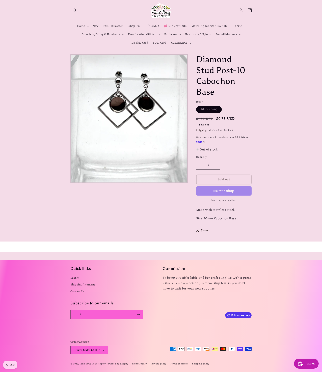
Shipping (201, 130)
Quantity (201, 157)
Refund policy (139, 364)
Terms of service (179, 364)
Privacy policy (158, 364)
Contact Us (77, 291)
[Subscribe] (138, 314)
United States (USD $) (87, 350)
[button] (74, 10)
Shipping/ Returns (82, 284)
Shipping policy (200, 364)
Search (74, 278)
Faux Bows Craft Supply (93, 364)
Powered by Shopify (117, 364)
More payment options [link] (223, 200)
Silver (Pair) (211, 110)
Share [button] (205, 230)
